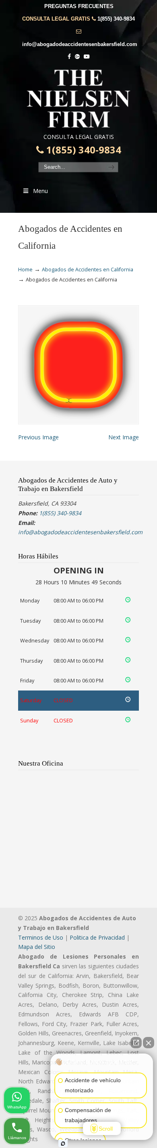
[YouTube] (87, 57)
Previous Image (38, 437)
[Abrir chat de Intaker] (63, 1143)
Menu (40, 191)
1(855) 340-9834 (116, 19)
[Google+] (77, 57)
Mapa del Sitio (36, 947)
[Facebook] (69, 57)
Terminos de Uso (40, 937)
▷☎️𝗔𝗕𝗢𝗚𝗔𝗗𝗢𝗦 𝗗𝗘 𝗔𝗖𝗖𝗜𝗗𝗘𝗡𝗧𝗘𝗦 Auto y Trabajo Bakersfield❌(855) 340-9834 (78, 98)
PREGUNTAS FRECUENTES (79, 6)
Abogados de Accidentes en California (87, 269)
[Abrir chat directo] (136, 1042)
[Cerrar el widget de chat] (148, 1042)
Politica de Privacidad (97, 937)
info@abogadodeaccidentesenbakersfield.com (79, 44)
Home (25, 269)
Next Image (123, 437)
